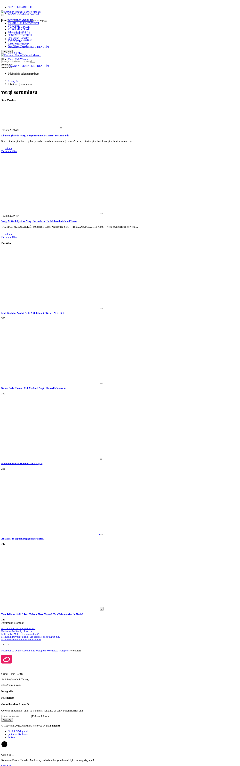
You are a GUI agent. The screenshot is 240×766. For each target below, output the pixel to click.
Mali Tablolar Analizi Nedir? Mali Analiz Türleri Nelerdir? (32, 313)
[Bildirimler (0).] (2, 65)
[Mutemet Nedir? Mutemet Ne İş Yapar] (50, 458)
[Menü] (2, 15)
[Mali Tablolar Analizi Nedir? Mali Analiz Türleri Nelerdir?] (50, 307)
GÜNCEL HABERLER (20, 7)
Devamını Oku (9, 151)
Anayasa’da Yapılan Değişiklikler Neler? (22, 538)
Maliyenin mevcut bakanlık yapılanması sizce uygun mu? (30, 636)
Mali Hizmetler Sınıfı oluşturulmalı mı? (21, 639)
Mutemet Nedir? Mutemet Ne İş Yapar (21, 463)
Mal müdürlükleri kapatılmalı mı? (18, 628)
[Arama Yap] (2, 14)
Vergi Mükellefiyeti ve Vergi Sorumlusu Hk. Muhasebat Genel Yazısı (39, 221)
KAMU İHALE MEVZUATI (23, 13)
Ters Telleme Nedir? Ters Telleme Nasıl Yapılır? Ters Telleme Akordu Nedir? (42, 614)
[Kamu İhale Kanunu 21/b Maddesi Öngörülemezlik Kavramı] (50, 383)
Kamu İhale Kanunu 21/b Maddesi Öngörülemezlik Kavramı (33, 388)
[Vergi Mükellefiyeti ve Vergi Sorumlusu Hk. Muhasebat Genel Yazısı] (50, 212)
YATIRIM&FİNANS (19, 32)
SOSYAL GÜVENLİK (20, 35)
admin (8, 148)
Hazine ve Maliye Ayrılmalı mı (16, 631)
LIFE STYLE (15, 40)
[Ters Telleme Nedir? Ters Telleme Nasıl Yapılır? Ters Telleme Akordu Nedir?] (50, 608)
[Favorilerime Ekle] (60, 127)
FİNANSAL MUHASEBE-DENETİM (28, 46)
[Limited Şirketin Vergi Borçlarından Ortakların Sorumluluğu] (30, 127)
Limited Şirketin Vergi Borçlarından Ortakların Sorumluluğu (35, 135)
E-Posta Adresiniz (41, 716)
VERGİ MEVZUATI (19, 29)
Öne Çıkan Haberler (18, 38)
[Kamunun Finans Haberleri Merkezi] (21, 11)
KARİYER (14, 26)
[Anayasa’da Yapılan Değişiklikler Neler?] (50, 533)
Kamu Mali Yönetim (18, 43)
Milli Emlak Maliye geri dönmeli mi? (20, 634)
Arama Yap (38, 20)
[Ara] (45, 21)
